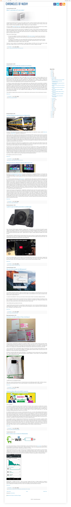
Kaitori (14, 202)
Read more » (8, 156)
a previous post (10, 77)
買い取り (17, 202)
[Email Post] (13, 46)
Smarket (28, 77)
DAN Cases (18, 26)
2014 (52, 111)
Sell (13, 97)
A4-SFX (14, 26)
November (53, 78)
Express (10, 160)
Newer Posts (9, 491)
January (53, 110)
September (53, 99)
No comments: (10, 46)
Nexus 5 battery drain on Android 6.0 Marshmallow (17, 433)
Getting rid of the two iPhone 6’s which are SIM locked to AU (19, 162)
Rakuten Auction (21, 178)
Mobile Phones (15, 429)
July (52, 102)
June (53, 103)
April (52, 106)
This (35, 89)
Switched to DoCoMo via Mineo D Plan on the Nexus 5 (18, 317)
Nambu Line (19, 160)
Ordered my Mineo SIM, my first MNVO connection (17, 391)
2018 (52, 72)
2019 (52, 70)
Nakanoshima (13, 133)
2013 (52, 113)
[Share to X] (16, 46)
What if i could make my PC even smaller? (15, 10)
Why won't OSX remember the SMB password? (16, 269)
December (53, 77)
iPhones (10, 202)
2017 (52, 73)
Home (27, 491)
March (53, 107)
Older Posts (45, 491)
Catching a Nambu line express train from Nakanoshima (18, 115)
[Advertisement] (27, 56)
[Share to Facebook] (17, 46)
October (53, 98)
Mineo (15, 388)
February (53, 108)
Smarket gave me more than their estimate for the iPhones (19, 65)
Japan (12, 97)
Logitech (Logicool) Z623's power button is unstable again (19, 206)
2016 (52, 74)
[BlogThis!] (15, 46)
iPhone (10, 97)
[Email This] (14, 46)
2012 (52, 114)
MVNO (18, 429)
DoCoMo (12, 388)
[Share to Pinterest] (18, 46)
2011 (52, 115)
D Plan (10, 388)
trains (22, 160)
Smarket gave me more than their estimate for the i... (57, 81)
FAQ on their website (31, 36)
